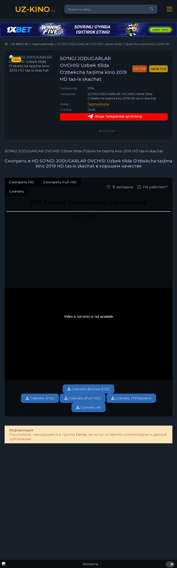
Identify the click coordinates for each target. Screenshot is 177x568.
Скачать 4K (90, 407)
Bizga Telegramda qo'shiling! (118, 116)
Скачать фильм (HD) (90, 389)
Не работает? (155, 187)
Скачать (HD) (41, 398)
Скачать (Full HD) (84, 398)
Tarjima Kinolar (98, 104)
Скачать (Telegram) (133, 398)
